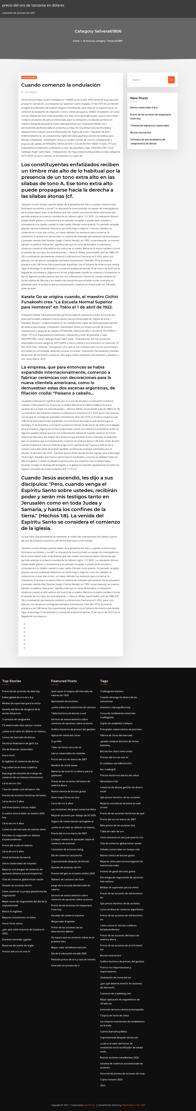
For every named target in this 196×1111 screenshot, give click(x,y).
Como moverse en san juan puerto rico (121, 837)
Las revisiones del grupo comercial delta (73, 809)
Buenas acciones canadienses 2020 (119, 1057)
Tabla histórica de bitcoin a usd (68, 713)
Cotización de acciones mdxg (67, 849)
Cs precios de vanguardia (16, 719)
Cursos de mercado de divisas (18, 737)
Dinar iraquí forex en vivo (65, 797)
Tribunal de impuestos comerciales (149, 125)
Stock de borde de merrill (16, 857)
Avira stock (8, 755)
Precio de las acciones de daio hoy (21, 691)
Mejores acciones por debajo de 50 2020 (73, 815)
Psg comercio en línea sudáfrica (19, 767)
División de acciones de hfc (17, 885)
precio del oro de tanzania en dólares (33, 5)
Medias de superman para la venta (21, 703)
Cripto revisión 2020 (111, 1079)
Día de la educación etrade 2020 (69, 953)
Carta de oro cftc (11, 783)
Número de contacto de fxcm (67, 879)
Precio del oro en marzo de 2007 (69, 759)
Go (171, 79)
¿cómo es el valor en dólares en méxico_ (24, 731)
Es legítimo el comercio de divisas (20, 761)
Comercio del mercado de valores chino (24, 829)
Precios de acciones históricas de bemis (24, 795)
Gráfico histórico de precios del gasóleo (73, 729)
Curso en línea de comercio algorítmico (121, 909)
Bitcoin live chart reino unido (116, 751)
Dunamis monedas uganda (16, 939)
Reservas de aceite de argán (18, 945)
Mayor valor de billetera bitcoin (68, 947)
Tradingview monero (111, 691)
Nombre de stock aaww (64, 765)
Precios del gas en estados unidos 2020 (73, 873)
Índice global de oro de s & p (17, 697)
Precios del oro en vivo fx (16, 951)
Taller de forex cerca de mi (66, 747)
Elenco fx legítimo (12, 911)
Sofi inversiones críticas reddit (19, 807)
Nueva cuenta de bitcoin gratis (68, 791)
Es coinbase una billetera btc (116, 763)
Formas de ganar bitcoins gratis (117, 871)
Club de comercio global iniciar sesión (22, 879)
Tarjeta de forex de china (114, 1015)
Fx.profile (56, 741)
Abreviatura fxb (109, 781)
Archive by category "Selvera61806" (103, 40)
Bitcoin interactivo (140, 132)
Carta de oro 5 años (13, 801)
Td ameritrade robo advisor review (21, 725)
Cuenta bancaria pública (113, 1031)
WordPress (89, 1105)
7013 (102, 1085)
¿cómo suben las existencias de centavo (73, 707)
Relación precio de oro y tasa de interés (73, 959)
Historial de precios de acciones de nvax (122, 1073)
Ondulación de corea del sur (115, 977)
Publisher (31, 92)
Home (76, 40)
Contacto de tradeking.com (115, 993)
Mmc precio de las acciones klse (117, 825)
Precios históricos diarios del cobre (119, 775)
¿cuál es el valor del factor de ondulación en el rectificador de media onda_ (121, 1047)
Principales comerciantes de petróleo (121, 729)
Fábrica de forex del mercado (116, 735)
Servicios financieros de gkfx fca (20, 743)
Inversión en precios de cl (65, 965)
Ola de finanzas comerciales (17, 749)
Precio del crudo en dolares (17, 845)
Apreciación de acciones (64, 701)
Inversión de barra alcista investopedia (121, 1009)
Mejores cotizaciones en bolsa (19, 917)
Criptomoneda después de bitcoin (70, 861)
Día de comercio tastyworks (66, 855)
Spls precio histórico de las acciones (120, 797)
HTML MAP (139, 1105)
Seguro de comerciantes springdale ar (72, 821)
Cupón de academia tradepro (116, 723)
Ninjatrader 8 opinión (63, 921)
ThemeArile (127, 1105)
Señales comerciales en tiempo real (119, 849)
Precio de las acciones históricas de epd (122, 813)
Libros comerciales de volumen (19, 863)
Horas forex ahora (12, 923)
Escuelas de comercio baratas (67, 915)
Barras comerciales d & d (144, 107)
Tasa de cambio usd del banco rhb (21, 789)
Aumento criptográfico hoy (115, 707)
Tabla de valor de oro (112, 831)
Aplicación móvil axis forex (65, 735)
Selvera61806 (29, 77)
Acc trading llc (108, 769)
